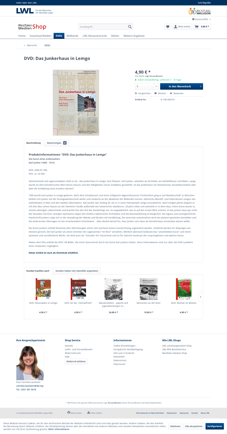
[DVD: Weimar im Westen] (183, 289)
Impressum (119, 364)
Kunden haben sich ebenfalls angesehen (77, 270)
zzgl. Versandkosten (154, 76)
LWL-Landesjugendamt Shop (177, 345)
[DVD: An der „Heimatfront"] (78, 289)
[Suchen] (130, 27)
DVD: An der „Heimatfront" (78, 302)
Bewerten (178, 93)
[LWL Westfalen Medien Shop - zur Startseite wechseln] (32, 27)
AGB (67, 356)
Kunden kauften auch (37, 270)
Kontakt (69, 345)
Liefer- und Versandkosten (78, 349)
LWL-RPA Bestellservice (174, 349)
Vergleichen (144, 93)
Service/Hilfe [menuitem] (201, 19)
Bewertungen (56, 142)
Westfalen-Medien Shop (174, 353)
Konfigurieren (214, 426)
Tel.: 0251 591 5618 (26, 389)
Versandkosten (114, 402)
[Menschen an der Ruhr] (148, 289)
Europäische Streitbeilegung (128, 349)
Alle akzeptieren (193, 426)
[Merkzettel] (167, 27)
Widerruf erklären (76, 361)
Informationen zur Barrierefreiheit (150, 413)
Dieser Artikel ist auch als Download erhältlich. (53, 252)
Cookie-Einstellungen (124, 345)
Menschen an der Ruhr (149, 302)
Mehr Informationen (58, 429)
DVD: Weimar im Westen (183, 302)
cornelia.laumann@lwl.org (29, 385)
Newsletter (119, 356)
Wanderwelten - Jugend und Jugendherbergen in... (113, 304)
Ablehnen (175, 426)
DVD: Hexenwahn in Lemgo (43, 302)
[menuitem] (106, 27)
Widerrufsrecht (73, 353)
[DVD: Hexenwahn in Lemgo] (43, 289)
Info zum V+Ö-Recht (124, 353)
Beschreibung (33, 142)
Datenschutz (120, 360)
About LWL (205, 413)
